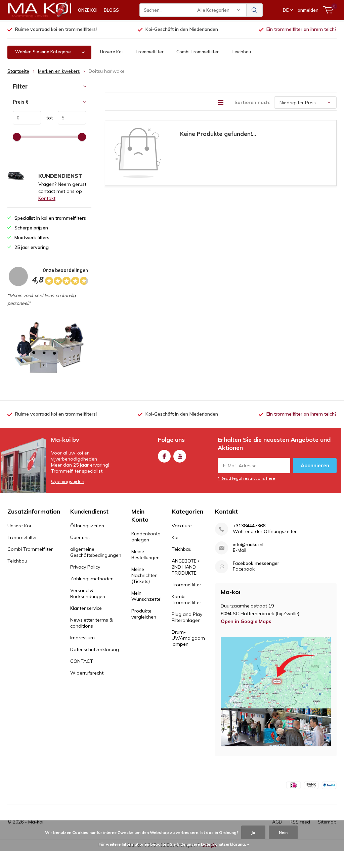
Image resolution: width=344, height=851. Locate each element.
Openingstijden (67, 481)
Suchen (255, 10)
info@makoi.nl (248, 544)
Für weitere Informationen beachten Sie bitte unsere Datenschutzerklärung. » (173, 844)
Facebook (164, 456)
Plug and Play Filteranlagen (187, 617)
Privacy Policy (85, 567)
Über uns (80, 537)
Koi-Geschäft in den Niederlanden (181, 29)
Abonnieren (315, 465)
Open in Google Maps (246, 621)
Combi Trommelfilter (197, 51)
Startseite (18, 71)
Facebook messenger (256, 563)
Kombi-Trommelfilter (186, 599)
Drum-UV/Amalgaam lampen (188, 638)
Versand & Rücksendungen (87, 593)
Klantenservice (86, 608)
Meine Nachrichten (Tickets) (144, 575)
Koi (175, 537)
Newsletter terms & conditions (91, 623)
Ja (253, 832)
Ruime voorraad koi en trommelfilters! (56, 29)
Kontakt (46, 198)
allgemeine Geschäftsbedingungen (95, 552)
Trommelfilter (149, 51)
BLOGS (111, 10)
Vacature (182, 526)
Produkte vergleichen (143, 614)
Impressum (82, 638)
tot (47, 118)
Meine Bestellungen (145, 554)
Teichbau (241, 51)
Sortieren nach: (252, 102)
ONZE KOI (87, 10)
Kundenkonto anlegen (146, 537)
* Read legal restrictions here (246, 478)
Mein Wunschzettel (146, 596)
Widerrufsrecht (86, 673)
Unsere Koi (111, 51)
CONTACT (81, 661)
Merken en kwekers (59, 71)
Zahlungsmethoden (92, 579)
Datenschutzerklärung (94, 649)
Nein (283, 832)
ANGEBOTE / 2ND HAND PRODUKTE (185, 567)
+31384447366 (249, 526)
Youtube (179, 456)
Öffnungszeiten (87, 526)
